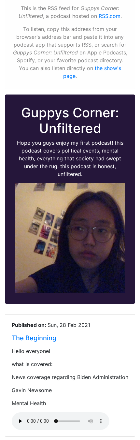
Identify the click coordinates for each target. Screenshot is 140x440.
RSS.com (109, 16)
